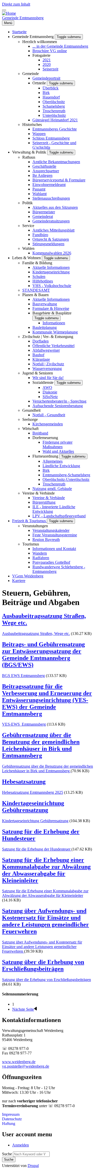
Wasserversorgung (47, 368)
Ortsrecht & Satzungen (50, 239)
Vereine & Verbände (38, 493)
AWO (47, 387)
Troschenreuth (54, 111)
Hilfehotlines (42, 281)
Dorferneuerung (45, 438)
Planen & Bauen (35, 295)
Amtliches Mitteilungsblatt (53, 230)
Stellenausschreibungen (51, 198)
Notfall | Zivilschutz (48, 364)
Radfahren (40, 558)
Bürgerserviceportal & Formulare (58, 180)
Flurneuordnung (45, 456)
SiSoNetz (50, 396)
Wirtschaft (30, 428)
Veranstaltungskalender (50, 530)
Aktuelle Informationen (51, 267)
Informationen (54, 323)
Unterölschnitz (54, 115)
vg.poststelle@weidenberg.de (25, 1066)
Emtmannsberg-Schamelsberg (66, 475)
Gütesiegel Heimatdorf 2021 (55, 120)
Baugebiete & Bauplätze (51, 313)
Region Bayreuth (46, 539)
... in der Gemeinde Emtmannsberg (60, 46)
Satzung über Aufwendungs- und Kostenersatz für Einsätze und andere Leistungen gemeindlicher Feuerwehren (42, 946)
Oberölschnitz (54, 102)
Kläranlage (41, 359)
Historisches (32, 124)
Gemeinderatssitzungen (51, 221)
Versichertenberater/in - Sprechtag (59, 401)
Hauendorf (51, 97)
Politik (27, 203)
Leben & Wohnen (27, 258)
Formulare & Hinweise (50, 308)
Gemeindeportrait (46, 78)
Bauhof (38, 355)
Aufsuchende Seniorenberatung (57, 406)
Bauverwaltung (44, 304)
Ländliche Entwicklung (61, 466)
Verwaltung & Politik (29, 152)
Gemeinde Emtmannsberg (23, 18)
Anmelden (20, 1145)
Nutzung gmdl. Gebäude (52, 488)
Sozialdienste (43, 382)
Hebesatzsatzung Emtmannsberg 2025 (32, 792)
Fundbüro (40, 235)
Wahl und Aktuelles (58, 451)
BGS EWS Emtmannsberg (23, 675)
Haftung (8, 1123)
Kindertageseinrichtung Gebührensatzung (35, 821)
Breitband (40, 433)
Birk (46, 92)
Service (28, 225)
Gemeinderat (42, 216)
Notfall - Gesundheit (48, 415)
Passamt (38, 189)
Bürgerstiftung (43, 502)
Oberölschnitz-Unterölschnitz (66, 479)
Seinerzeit (50, 69)
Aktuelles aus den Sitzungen (55, 207)
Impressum (11, 1114)
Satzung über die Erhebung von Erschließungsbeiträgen (46, 979)
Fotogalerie (41, 55)
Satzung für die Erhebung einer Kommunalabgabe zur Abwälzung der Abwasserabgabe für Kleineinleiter (45, 893)
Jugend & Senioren (37, 373)
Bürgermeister (43, 212)
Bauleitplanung (44, 327)
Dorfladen (40, 341)
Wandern (39, 553)
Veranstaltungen (35, 526)
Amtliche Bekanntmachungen (56, 162)
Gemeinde (30, 73)
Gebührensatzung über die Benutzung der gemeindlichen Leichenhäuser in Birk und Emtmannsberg (47, 768)
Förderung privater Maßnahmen (57, 444)
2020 (47, 64)
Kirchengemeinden (47, 424)
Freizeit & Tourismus (29, 521)
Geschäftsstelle (44, 166)
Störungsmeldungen (48, 244)
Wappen (39, 133)
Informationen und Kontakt (54, 548)
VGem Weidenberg (27, 576)
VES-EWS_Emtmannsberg (24, 724)
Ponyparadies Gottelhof (51, 562)
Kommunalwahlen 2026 (51, 253)
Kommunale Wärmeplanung (55, 332)
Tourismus (30, 544)
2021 (47, 60)
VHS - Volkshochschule (51, 286)
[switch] (4, 10)
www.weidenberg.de (18, 1062)
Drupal (33, 1165)
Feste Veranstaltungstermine (54, 535)
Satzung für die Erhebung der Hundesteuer (36, 849)
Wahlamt (39, 194)
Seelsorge (30, 419)
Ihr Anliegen (42, 175)
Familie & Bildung (37, 263)
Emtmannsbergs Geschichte (54, 129)
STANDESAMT (36, 290)
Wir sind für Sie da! (48, 377)
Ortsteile (39, 83)
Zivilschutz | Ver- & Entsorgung (47, 336)
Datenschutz (12, 1119)
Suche (7, 1154)
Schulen (38, 276)
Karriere (18, 580)
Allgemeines (53, 461)
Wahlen (28, 248)
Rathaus (28, 157)
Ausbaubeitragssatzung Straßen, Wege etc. (36, 633)
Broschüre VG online (49, 51)
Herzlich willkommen (39, 42)
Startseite (19, 32)
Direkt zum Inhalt (16, 4)
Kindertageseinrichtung (51, 272)
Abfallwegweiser (46, 350)
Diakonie (50, 392)
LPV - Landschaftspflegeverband (59, 516)
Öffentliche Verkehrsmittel (53, 346)
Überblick (51, 88)
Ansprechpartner (45, 171)
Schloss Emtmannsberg (51, 138)
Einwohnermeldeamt (49, 184)
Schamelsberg (54, 106)
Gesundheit (31, 410)
